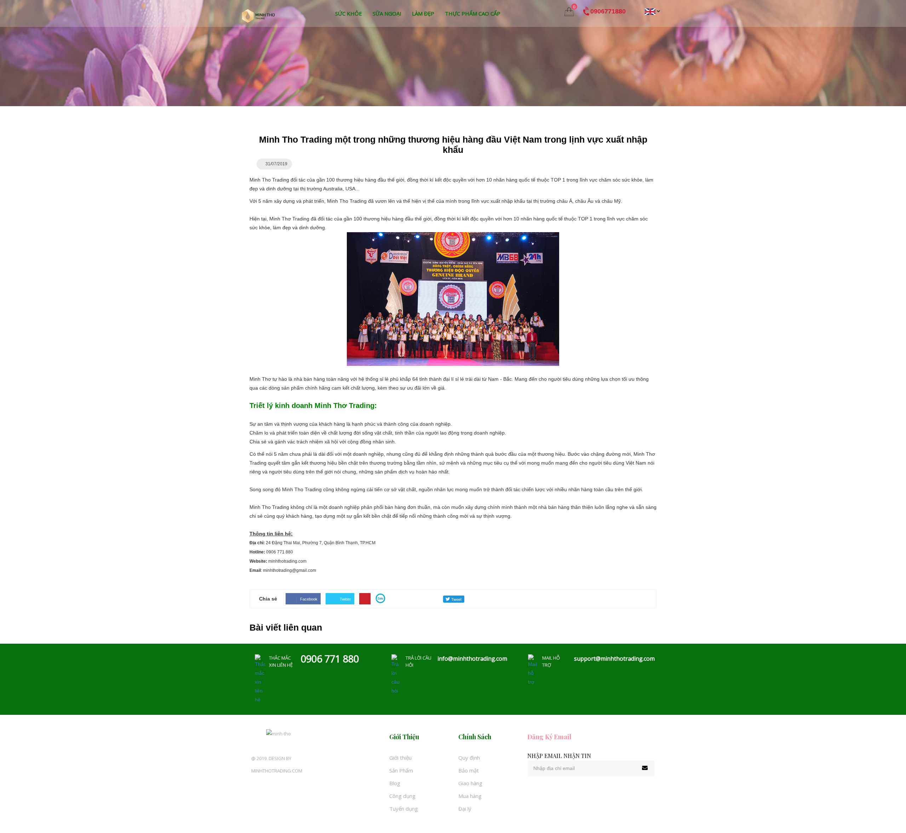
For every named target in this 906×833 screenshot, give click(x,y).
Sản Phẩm (401, 770)
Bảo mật (468, 770)
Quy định (469, 757)
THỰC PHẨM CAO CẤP (472, 13)
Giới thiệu (400, 757)
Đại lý (464, 808)
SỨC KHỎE (348, 13)
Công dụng (402, 795)
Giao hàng (470, 783)
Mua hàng (470, 795)
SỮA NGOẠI (387, 13)
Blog (394, 783)
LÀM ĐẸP (423, 13)
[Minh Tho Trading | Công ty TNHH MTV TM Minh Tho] (258, 15)
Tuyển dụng (403, 808)
